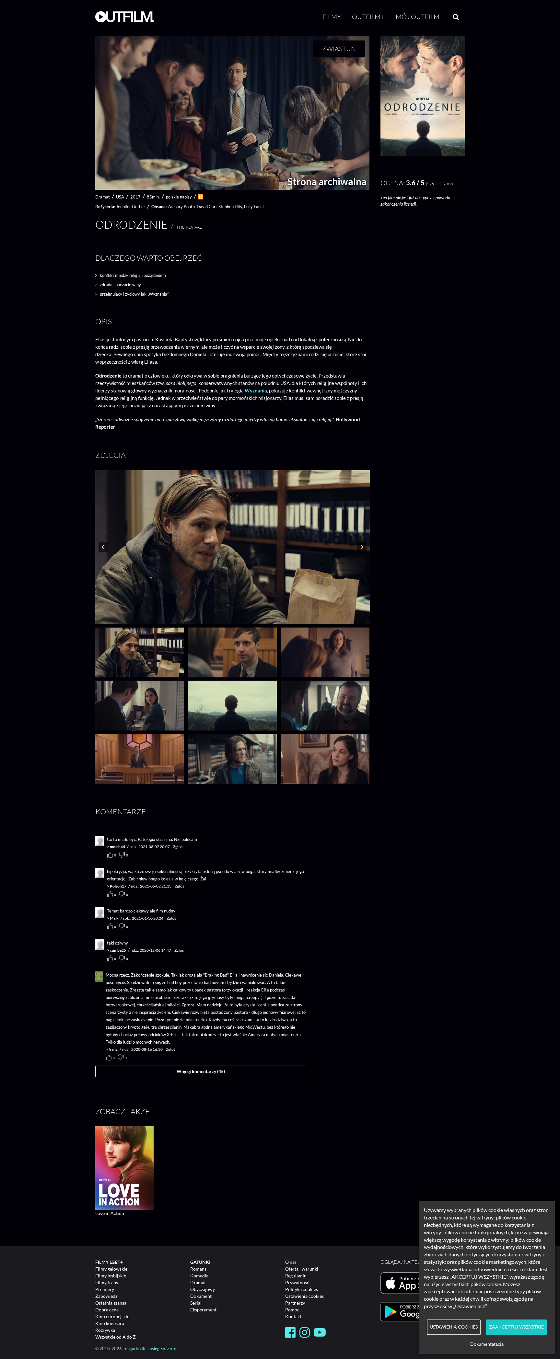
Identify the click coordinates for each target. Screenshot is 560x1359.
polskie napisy (179, 196)
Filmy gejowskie (111, 1269)
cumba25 (118, 950)
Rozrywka (105, 1330)
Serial (196, 1303)
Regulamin (296, 1275)
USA (120, 196)
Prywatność (297, 1282)
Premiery (104, 1289)
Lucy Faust (254, 206)
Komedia (199, 1275)
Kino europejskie (112, 1316)
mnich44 (117, 846)
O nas (291, 1262)
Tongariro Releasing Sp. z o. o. (150, 1348)
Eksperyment (203, 1309)
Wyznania (256, 390)
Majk (114, 918)
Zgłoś (177, 846)
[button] (422, 154)
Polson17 (118, 886)
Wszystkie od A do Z (115, 1337)
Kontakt (293, 1316)
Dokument (201, 1296)
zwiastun (339, 49)
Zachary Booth (181, 206)
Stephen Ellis (230, 206)
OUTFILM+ (368, 17)
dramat (102, 196)
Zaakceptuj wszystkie (516, 1327)
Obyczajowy (202, 1289)
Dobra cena (107, 1309)
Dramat (198, 1282)
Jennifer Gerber (130, 206)
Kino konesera (109, 1323)
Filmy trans (106, 1282)
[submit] (455, 16)
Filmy (331, 17)
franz (113, 1049)
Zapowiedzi (107, 1296)
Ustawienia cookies (304, 1296)
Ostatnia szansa (110, 1303)
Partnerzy (295, 1303)
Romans (198, 1269)
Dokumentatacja (487, 1344)
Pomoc (292, 1309)
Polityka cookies (301, 1289)
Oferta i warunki (301, 1269)
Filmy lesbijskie (110, 1275)
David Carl (206, 206)
